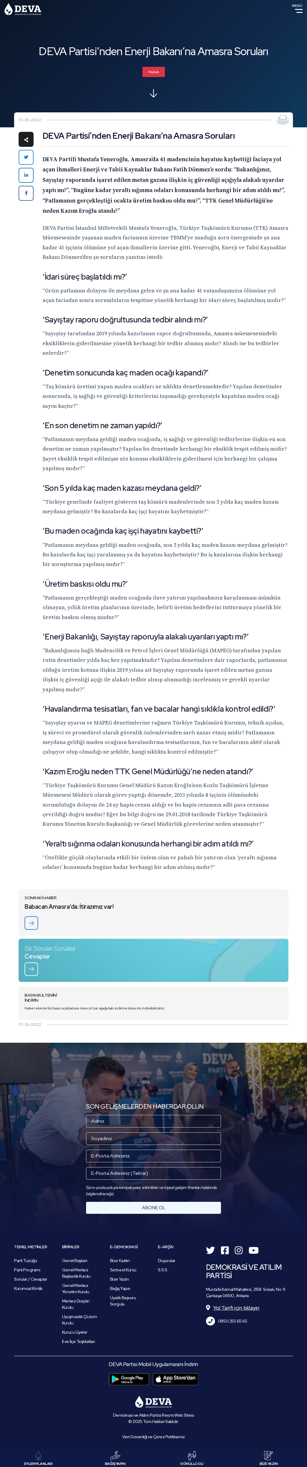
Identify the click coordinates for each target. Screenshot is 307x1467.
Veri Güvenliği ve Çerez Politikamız (153, 1436)
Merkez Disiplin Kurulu (76, 1304)
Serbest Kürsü (123, 1270)
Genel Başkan (74, 1260)
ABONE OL (153, 1208)
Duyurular (166, 1260)
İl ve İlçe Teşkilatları (78, 1341)
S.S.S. (163, 1270)
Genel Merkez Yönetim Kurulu (75, 1288)
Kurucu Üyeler (75, 1332)
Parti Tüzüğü (25, 1260)
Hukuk (153, 72)
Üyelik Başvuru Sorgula (123, 1301)
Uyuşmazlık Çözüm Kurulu (79, 1320)
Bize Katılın (120, 1260)
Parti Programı (27, 1270)
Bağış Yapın (120, 1288)
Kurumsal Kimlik (28, 1288)
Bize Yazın (119, 1279)
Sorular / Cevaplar (30, 1279)
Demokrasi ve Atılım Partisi (22, 9)
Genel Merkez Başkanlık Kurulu (76, 1273)
